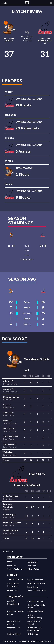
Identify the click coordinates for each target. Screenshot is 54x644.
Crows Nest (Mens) (35, 611)
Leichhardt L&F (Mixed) (13, 622)
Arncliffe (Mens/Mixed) (13, 602)
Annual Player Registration (13, 584)
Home (9, 561)
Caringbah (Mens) (35, 601)
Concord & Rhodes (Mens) (15, 612)
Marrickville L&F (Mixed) (34, 622)
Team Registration (15, 579)
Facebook (11, 565)
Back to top (8, 551)
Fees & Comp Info (35, 580)
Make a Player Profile (36, 583)
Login (4, 3)
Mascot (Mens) (13, 627)
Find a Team (32, 587)
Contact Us (32, 562)
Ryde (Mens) (32, 634)
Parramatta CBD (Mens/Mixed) (34, 629)
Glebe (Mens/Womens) (34, 616)
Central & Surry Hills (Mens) (36, 606)
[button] (51, 3)
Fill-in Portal (12, 590)
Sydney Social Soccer (16, 569)
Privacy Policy (33, 569)
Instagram (31, 565)
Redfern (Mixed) (14, 634)
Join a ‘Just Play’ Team (37, 590)
